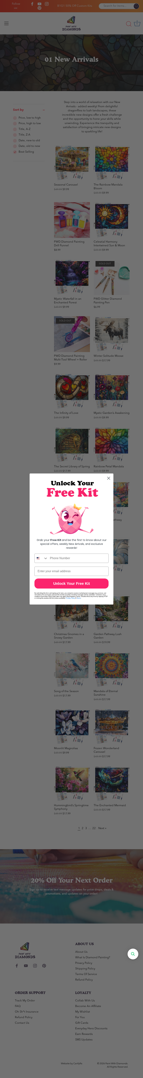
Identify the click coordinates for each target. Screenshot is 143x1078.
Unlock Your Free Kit (71, 583)
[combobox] (41, 558)
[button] (133, 954)
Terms (79, 598)
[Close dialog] (108, 478)
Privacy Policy (70, 598)
